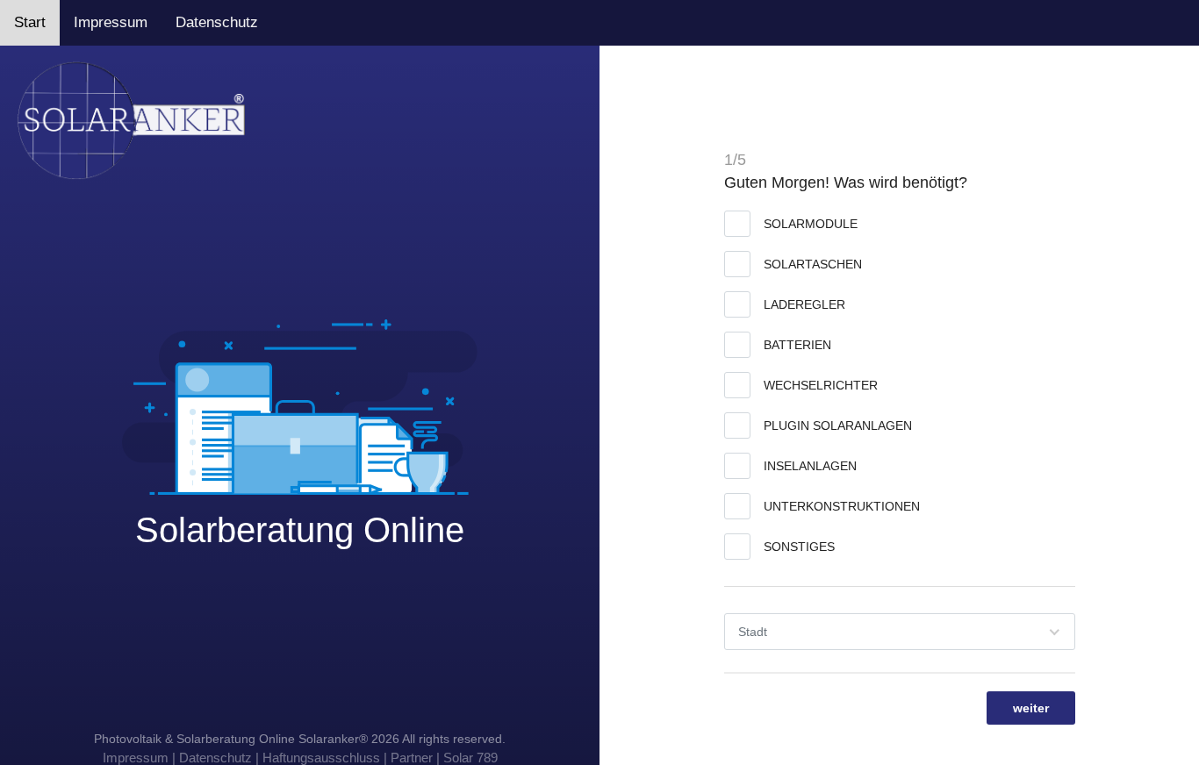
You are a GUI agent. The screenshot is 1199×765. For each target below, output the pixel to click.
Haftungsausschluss (321, 757)
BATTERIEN (797, 345)
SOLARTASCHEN (813, 264)
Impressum (110, 22)
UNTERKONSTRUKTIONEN (842, 506)
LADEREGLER (804, 304)
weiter (1031, 708)
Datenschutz (217, 22)
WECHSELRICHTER (821, 385)
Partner (412, 757)
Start (30, 22)
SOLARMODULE (811, 224)
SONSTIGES (799, 547)
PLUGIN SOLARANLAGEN (838, 425)
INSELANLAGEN (810, 466)
